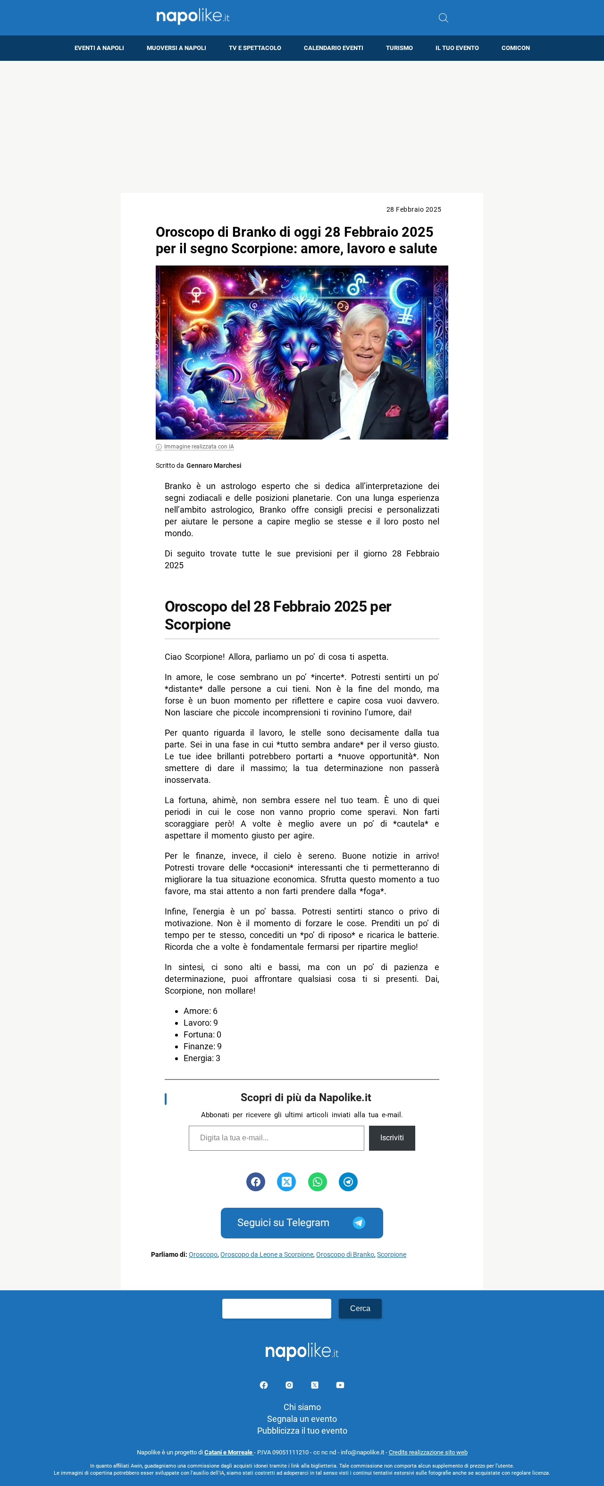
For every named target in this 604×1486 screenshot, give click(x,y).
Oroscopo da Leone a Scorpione (266, 1255)
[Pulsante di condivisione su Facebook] (255, 1181)
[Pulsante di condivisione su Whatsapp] (317, 1181)
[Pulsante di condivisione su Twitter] (286, 1181)
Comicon (516, 47)
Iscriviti (392, 1137)
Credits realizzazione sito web (428, 1452)
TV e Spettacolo (255, 47)
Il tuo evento (457, 47)
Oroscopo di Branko (345, 1255)
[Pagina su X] (315, 1387)
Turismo (399, 47)
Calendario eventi (333, 47)
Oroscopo (203, 1255)
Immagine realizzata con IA (199, 446)
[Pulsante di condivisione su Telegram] (348, 1181)
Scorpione (391, 1255)
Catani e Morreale (229, 1452)
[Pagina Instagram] (290, 1387)
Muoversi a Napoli (176, 47)
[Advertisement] (302, 127)
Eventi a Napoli (99, 47)
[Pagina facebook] (264, 1387)
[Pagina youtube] (340, 1387)
